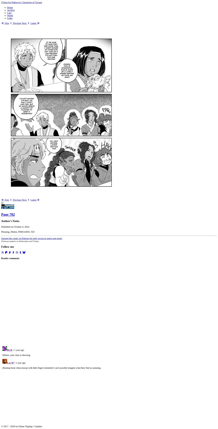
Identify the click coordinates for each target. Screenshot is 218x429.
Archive (11, 10)
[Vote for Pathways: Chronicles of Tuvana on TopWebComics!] (7, 208)
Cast (9, 13)
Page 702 (8, 214)
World (10, 15)
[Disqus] (109, 303)
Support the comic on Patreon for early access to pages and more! (31, 238)
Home (10, 7)
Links (9, 18)
